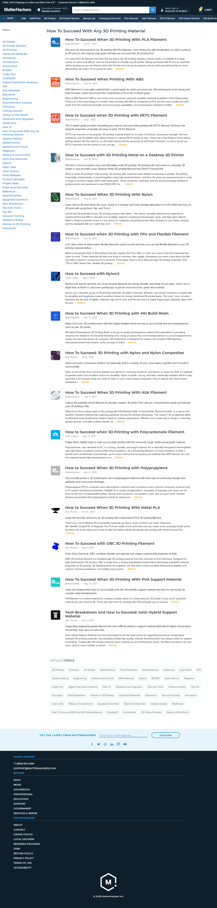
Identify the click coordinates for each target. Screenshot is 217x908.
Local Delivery (24, 839)
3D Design (89, 669)
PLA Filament (131, 18)
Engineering (80, 678)
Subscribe (166, 735)
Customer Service (67, 2)
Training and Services (110, 18)
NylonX (142, 678)
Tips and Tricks (155, 686)
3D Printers (50, 18)
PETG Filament (167, 18)
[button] (52, 10)
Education (57, 695)
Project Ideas (11, 183)
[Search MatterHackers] (152, 10)
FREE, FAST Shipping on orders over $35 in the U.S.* (29, 2)
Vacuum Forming (171, 695)
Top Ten (195, 686)
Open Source (172, 678)
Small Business (150, 669)
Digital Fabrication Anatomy (83, 686)
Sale (24, 18)
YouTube (125, 744)
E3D (198, 669)
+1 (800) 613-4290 (86, 2)
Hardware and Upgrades (129, 686)
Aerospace (190, 695)
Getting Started (159, 703)
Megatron (189, 678)
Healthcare (178, 703)
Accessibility (22, 867)
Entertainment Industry (17, 102)
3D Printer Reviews (151, 712)
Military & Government (81, 703)
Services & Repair (25, 813)
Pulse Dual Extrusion (15, 187)
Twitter (99, 744)
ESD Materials (126, 678)
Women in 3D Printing (102, 695)
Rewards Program (27, 843)
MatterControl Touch (102, 678)
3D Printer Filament (69, 18)
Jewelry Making (60, 678)
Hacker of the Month (178, 712)
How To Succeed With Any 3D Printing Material (77, 712)
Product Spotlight (14, 179)
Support (19, 803)
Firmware (74, 669)
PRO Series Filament (189, 18)
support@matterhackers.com (35, 768)
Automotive (185, 669)
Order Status (23, 834)
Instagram (105, 744)
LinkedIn (112, 744)
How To (107, 686)
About (18, 824)
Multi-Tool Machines (134, 703)
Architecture (129, 712)
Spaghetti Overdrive (108, 703)
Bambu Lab (89, 18)
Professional (23, 794)
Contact (19, 829)
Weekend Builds (177, 686)
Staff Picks (34, 18)
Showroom (22, 789)
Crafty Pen (57, 686)
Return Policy (23, 853)
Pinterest (118, 744)
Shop (17, 780)
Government (22, 808)
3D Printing (58, 669)
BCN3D (156, 678)
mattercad (168, 669)
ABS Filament (149, 18)
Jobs (17, 848)
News (17, 784)
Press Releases (128, 669)
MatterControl (107, 669)
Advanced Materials (129, 695)
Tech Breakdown (76, 695)
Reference (150, 695)
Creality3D (112, 712)
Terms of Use (23, 862)
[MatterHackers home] (18, 10)
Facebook (92, 744)
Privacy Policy (24, 858)
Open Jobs (58, 703)
